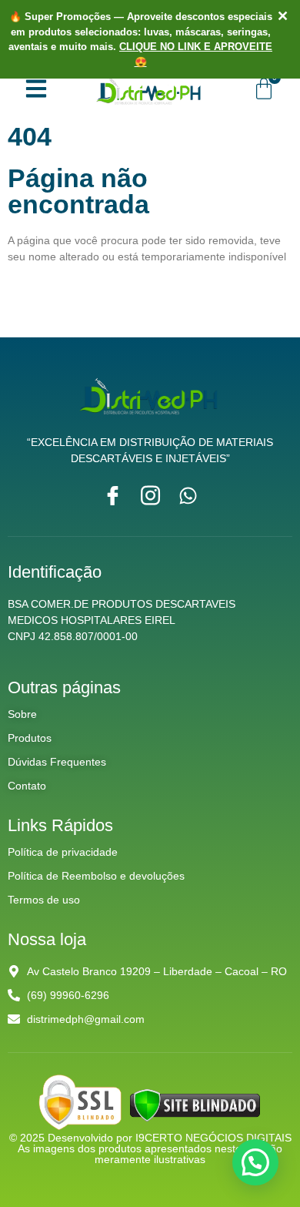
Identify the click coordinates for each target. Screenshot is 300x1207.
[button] (255, 1162)
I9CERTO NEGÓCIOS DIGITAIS (213, 1138)
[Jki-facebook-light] (112, 495)
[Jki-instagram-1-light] (150, 495)
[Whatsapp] (188, 495)
